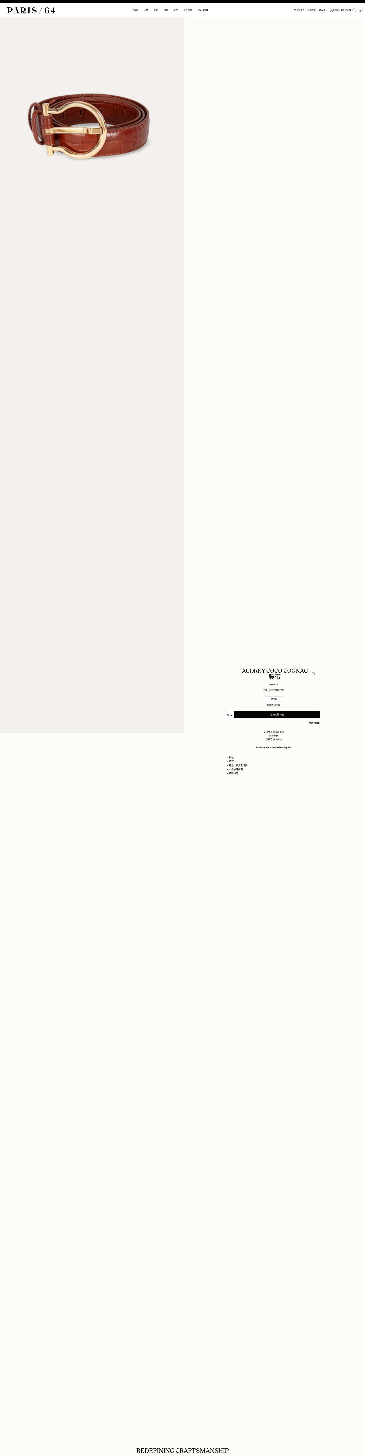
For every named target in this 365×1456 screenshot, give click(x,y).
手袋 (146, 10)
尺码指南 (233, 773)
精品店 (322, 10)
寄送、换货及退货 (238, 765)
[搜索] (354, 10)
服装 (165, 10)
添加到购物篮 (277, 714)
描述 (231, 757)
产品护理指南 (236, 769)
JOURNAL (203, 10)
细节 (231, 761)
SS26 (135, 10)
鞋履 (156, 10)
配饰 (175, 10)
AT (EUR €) (299, 10)
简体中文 (311, 10)
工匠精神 (187, 10)
